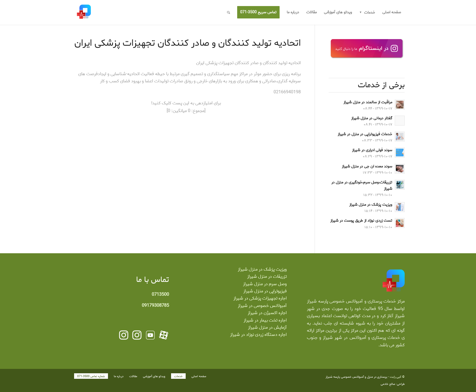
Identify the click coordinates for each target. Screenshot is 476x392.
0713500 (160, 294)
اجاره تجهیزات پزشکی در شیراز (260, 298)
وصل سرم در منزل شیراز (265, 284)
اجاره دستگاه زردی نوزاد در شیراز (258, 334)
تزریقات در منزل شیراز (267, 276)
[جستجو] (228, 12)
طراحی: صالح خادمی (393, 384)
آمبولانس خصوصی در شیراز (262, 305)
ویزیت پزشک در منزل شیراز (262, 269)
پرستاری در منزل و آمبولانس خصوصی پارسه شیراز (356, 376)
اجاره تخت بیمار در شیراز (265, 320)
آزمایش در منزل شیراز (267, 327)
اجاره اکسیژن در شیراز (267, 313)
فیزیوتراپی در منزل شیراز (265, 291)
